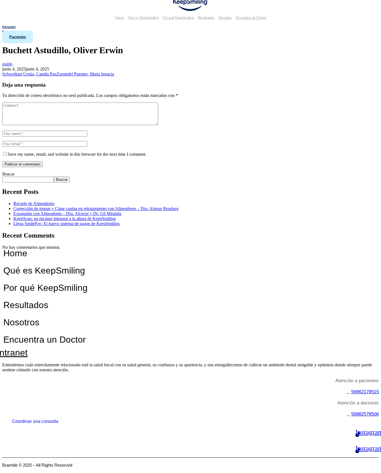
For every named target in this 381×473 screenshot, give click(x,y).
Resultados (206, 18)
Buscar (8, 174)
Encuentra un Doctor (251, 18)
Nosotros (225, 18)
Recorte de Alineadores (33, 203)
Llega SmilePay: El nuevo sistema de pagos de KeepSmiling (66, 223)
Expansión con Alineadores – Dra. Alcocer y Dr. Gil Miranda (67, 213)
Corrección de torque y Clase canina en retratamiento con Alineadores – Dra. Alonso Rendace (96, 208)
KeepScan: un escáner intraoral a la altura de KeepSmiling (64, 218)
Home (119, 18)
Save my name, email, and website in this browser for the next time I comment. (77, 154)
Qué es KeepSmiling (143, 18)
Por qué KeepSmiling (178, 18)
